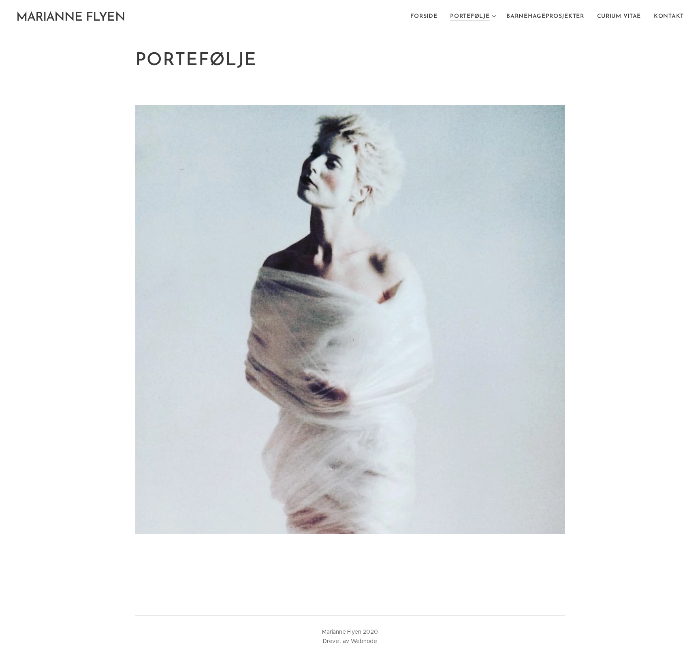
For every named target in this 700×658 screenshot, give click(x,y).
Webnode (364, 641)
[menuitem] (426, 16)
